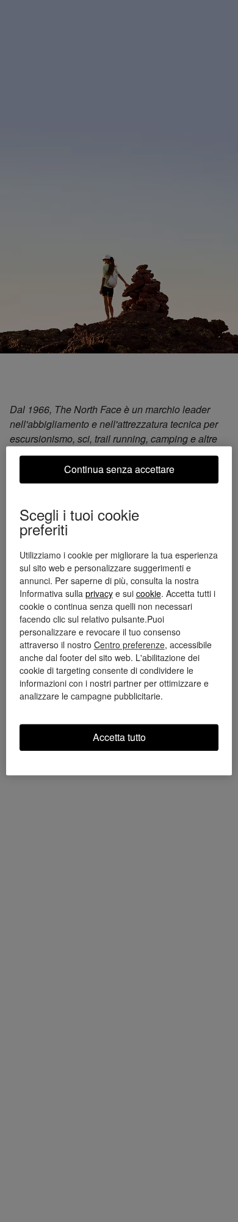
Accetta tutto (119, 737)
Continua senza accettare (119, 469)
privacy (99, 593)
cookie (148, 593)
